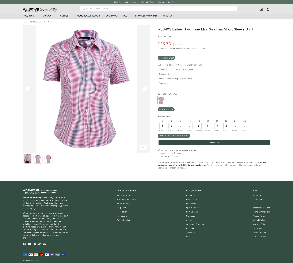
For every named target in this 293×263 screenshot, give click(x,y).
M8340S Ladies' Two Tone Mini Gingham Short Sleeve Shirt (42, 22)
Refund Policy (258, 220)
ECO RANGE (111, 16)
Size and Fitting (259, 236)
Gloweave (190, 216)
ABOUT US (167, 16)
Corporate (121, 208)
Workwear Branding (195, 224)
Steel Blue (190, 232)
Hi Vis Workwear (124, 203)
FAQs (254, 203)
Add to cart (214, 143)
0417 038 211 (151, 2)
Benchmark (191, 203)
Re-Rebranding (259, 232)
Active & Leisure (124, 220)
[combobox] (158, 8)
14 (199, 121)
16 (208, 121)
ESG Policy (257, 228)
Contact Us (257, 199)
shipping (172, 48)
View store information (169, 156)
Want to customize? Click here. (174, 136)
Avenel (189, 220)
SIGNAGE (64, 16)
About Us (256, 195)
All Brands (190, 195)
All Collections (123, 195)
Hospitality (122, 212)
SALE (125, 16)
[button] (268, 9)
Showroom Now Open (167, 2)
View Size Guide (166, 109)
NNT (188, 236)
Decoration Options (261, 208)
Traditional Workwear (126, 199)
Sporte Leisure (192, 208)
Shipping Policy (259, 224)
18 (217, 121)
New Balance (192, 212)
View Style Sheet (166, 58)
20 (226, 121)
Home (25, 22)
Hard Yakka (191, 199)
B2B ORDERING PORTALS (146, 16)
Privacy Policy (258, 216)
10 (180, 121)
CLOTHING (29, 16)
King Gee (190, 228)
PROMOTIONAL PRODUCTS (88, 16)
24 (244, 121)
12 (190, 121)
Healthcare (122, 216)
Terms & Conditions (261, 212)
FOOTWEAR (47, 16)
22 (235, 121)
